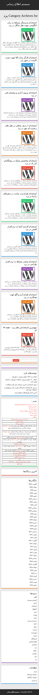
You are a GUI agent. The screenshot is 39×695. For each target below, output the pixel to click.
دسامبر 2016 (33, 558)
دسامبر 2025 (33, 499)
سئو (19, 459)
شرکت (35, 630)
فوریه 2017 (33, 552)
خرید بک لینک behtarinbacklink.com (26, 404)
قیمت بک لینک (15, 439)
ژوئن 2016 (33, 570)
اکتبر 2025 (33, 505)
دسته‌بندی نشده (32, 621)
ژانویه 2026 (33, 496)
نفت (35, 656)
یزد (36, 659)
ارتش (35, 603)
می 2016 (34, 573)
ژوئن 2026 (33, 490)
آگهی (35, 597)
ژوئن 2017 (33, 546)
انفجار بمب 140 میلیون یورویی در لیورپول (24, 376)
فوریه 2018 (33, 525)
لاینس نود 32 (19, 423)
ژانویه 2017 (33, 555)
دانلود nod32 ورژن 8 (19, 452)
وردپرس (34, 680)
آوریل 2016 (33, 576)
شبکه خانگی (19, 421)
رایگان (35, 417)
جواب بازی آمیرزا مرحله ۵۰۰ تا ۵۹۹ (19, 461)
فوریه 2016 (33, 582)
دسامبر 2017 (33, 531)
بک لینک (19, 450)
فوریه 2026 (33, 493)
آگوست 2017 (33, 540)
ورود (35, 671)
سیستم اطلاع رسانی (18, 4)
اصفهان (34, 609)
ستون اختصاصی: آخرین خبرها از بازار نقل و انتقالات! (21, 384)
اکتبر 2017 (33, 537)
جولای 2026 (33, 487)
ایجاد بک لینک (20, 437)
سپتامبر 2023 (32, 511)
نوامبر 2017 (33, 534)
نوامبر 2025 (33, 502)
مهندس (34, 653)
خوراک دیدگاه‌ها (32, 677)
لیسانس (34, 644)
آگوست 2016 (33, 564)
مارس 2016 (33, 579)
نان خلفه (19, 464)
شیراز (35, 636)
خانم (35, 618)
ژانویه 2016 (33, 585)
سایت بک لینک (7, 426)
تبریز (35, 612)
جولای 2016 (33, 567)
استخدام (34, 606)
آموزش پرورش (32, 600)
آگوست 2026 (33, 484)
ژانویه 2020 (33, 517)
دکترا (35, 624)
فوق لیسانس (33, 641)
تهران (35, 615)
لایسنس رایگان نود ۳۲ (19, 455)
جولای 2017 (33, 543)
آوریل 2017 (33, 549)
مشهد (35, 650)
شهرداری (34, 633)
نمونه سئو (7, 431)
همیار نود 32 (33, 413)
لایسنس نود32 (32, 406)
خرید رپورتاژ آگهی (19, 457)
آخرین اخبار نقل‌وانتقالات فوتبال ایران (26, 392)
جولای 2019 (33, 520)
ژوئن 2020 (33, 514)
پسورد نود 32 (33, 409)
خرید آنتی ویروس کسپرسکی (19, 419)
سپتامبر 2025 (32, 508)
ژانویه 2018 (33, 528)
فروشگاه (34, 638)
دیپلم (35, 627)
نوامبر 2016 (33, 561)
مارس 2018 (33, 522)
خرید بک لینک (19, 446)
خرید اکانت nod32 (19, 444)
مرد (35, 647)
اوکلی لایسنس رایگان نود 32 (28, 411)
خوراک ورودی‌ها (32, 674)
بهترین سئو (33, 415)
